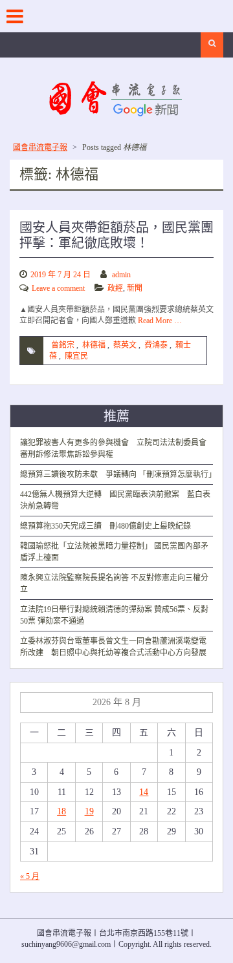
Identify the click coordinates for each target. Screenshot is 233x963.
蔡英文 (125, 345)
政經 (115, 288)
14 (143, 792)
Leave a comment (58, 288)
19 (89, 811)
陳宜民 (76, 356)
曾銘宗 (62, 345)
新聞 (134, 288)
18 (61, 811)
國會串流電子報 (40, 147)
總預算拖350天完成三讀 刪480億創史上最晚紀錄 (105, 526)
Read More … (160, 320)
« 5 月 (29, 876)
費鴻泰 (156, 345)
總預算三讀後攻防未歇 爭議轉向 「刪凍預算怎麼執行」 (118, 474)
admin (121, 274)
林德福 (93, 345)
